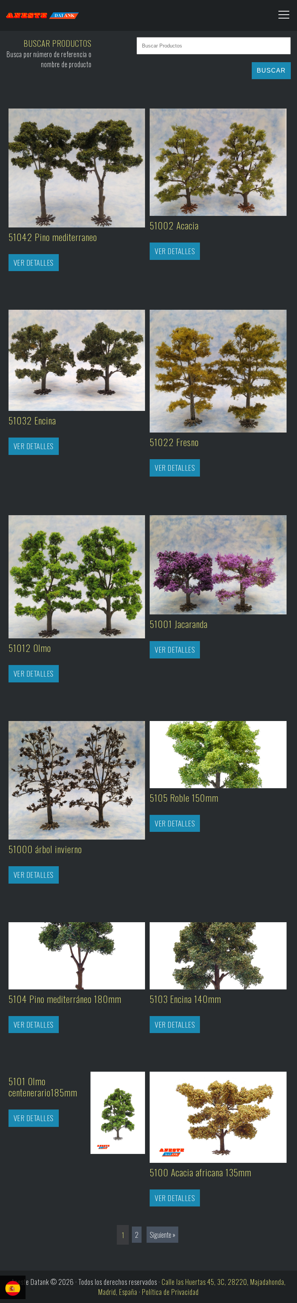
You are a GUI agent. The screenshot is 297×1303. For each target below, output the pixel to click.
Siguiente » (162, 1235)
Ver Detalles (34, 262)
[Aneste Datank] (74, 13)
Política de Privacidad (170, 1292)
